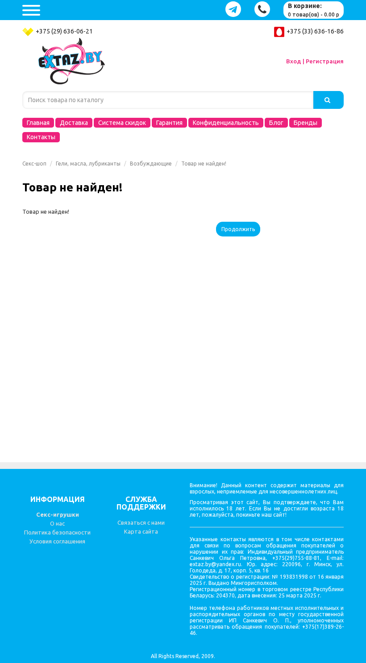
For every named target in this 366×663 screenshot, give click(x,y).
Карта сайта (141, 531)
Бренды (305, 122)
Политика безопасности (57, 532)
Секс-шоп (34, 163)
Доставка (74, 122)
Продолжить (238, 229)
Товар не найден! (203, 163)
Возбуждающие (151, 163)
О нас (57, 523)
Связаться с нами (141, 522)
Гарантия (169, 122)
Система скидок (122, 122)
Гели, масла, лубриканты (88, 163)
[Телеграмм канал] (233, 9)
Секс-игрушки (57, 514)
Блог (276, 122)
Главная (38, 122)
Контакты (41, 137)
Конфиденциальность (226, 122)
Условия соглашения (57, 541)
